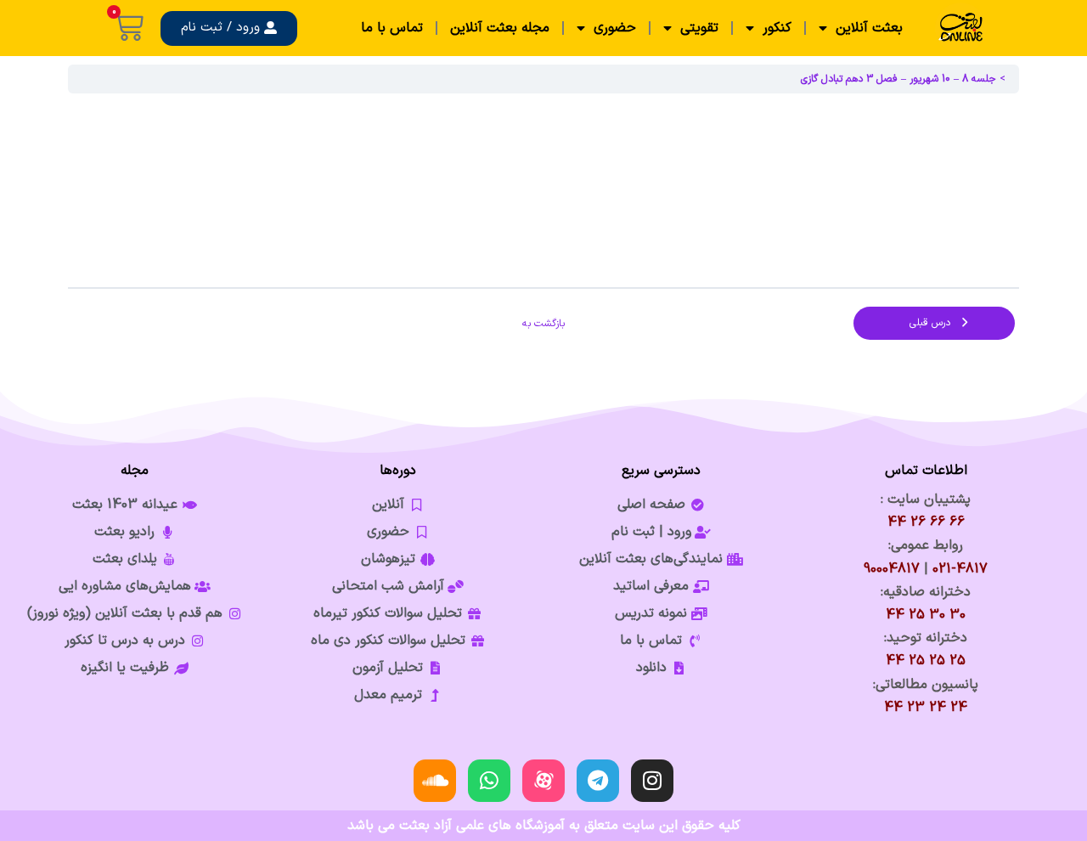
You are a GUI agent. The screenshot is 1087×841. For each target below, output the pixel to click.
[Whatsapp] (489, 780)
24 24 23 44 (925, 707)
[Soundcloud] (435, 780)
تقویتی (699, 28)
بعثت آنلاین (869, 28)
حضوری (615, 28)
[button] (229, 28)
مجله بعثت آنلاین (499, 28)
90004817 (892, 569)
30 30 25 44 (926, 615)
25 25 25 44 (926, 661)
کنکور (777, 28)
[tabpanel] (543, 190)
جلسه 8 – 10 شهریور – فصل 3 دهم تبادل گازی (898, 79)
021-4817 (960, 569)
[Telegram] (598, 780)
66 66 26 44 (926, 522)
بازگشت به (543, 323)
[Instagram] (652, 780)
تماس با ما (392, 28)
